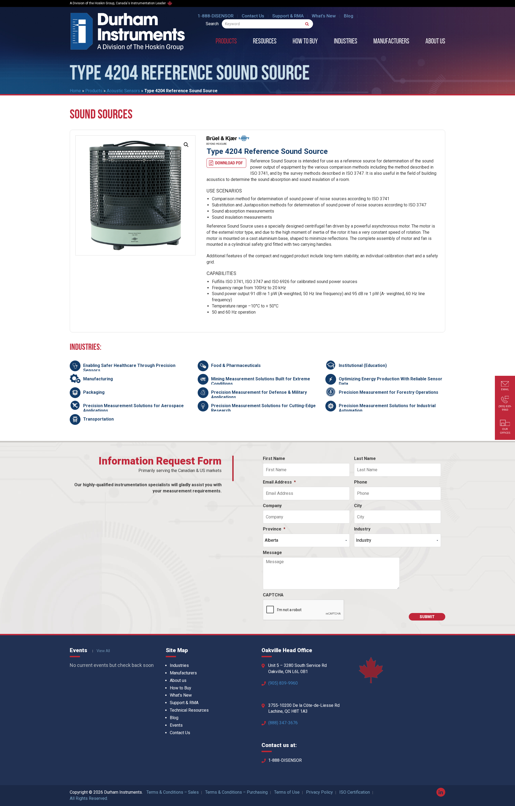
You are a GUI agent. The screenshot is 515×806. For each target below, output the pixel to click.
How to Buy (305, 41)
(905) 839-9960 (283, 683)
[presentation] (303, 610)
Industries (345, 41)
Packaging (94, 392)
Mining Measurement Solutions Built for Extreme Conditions (260, 381)
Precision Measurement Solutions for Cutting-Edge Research (263, 408)
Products (226, 41)
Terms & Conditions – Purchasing (236, 792)
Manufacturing (98, 378)
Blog (348, 15)
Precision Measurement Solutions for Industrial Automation (387, 408)
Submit (427, 617)
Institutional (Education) (363, 365)
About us (435, 41)
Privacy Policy (319, 792)
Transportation (98, 419)
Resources (265, 41)
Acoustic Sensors (123, 90)
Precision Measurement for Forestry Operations (388, 392)
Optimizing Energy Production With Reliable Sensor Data (390, 381)
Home (75, 90)
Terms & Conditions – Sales (172, 792)
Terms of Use (287, 792)
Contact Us (253, 15)
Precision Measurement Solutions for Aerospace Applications (133, 408)
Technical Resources (189, 710)
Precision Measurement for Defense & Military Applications (259, 395)
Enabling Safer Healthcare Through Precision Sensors (129, 368)
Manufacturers (391, 41)
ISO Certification (354, 792)
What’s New (324, 15)
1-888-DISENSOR (216, 15)
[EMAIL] (505, 384)
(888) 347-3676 (283, 722)
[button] (186, 145)
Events (176, 725)
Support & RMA (288, 15)
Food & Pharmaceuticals (236, 365)
